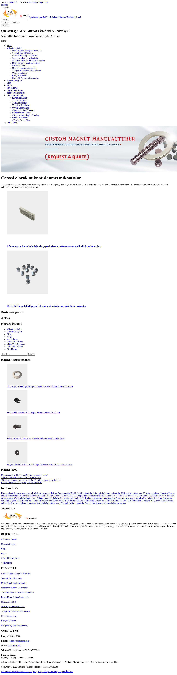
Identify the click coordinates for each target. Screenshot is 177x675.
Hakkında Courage (15, 346)
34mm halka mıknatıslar (25, 498)
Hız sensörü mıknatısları (101, 501)
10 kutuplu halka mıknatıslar (86, 496)
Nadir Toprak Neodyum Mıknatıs (15, 573)
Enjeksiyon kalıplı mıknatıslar (35, 501)
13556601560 (11, 2)
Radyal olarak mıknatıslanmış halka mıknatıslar (105, 503)
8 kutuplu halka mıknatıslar (23, 503)
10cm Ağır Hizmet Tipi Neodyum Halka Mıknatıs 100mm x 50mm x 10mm (40, 386)
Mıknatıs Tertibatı (8, 602)
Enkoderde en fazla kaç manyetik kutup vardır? (21, 482)
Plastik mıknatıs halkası (148, 496)
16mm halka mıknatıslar (80, 501)
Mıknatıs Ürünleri (14, 329)
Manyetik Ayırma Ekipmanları (14, 625)
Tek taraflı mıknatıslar (60, 493)
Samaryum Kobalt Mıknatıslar (14, 588)
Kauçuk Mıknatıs (8, 620)
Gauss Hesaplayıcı (15, 341)
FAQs (9, 336)
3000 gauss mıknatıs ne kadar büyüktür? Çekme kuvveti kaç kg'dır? (30, 480)
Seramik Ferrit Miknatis (11, 578)
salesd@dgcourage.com (37, 2)
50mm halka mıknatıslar (123, 501)
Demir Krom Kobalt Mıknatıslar (15, 597)
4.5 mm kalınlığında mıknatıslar (106, 493)
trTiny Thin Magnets (16, 344)
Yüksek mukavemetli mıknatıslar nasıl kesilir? (21, 477)
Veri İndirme (12, 339)
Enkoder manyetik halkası (48, 498)
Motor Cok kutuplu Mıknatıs (13, 583)
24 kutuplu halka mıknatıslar (72, 498)
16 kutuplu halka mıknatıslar (72, 503)
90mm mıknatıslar (142, 501)
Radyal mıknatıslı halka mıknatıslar (155, 498)
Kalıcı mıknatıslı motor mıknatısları (16, 493)
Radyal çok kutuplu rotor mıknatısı (100, 498)
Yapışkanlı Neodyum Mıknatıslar (15, 611)
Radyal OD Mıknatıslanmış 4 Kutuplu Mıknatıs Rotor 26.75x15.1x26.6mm (39, 464)
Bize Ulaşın (12, 349)
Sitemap (4, 5)
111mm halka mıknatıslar (126, 496)
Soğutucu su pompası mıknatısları (33, 496)
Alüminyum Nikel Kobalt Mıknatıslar (17, 592)
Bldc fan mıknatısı (107, 496)
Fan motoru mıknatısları (59, 501)
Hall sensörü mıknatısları (132, 493)
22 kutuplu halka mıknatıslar (155, 493)
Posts (6, 22)
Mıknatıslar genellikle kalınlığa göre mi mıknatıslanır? (24, 475)
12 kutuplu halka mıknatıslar (60, 496)
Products (15, 22)
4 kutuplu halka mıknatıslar (47, 503)
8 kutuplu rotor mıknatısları (128, 498)
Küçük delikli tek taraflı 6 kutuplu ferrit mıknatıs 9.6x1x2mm (33, 412)
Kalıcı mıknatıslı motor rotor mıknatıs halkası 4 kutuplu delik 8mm (35, 438)
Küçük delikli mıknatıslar (81, 493)
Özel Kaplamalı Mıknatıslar (13, 606)
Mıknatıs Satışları (14, 332)
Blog (9, 334)
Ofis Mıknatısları (8, 616)
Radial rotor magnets (41, 493)
